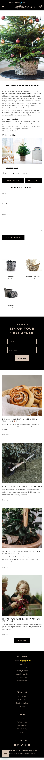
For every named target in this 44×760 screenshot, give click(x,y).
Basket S (13, 131)
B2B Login (22, 700)
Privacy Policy (22, 729)
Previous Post (13, 180)
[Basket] (11, 264)
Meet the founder (22, 674)
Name (4, 193)
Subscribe (22, 358)
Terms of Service (22, 719)
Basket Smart (6, 112)
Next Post (33, 180)
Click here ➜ (30, 3)
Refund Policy (22, 722)
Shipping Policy (22, 725)
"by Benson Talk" (22, 677)
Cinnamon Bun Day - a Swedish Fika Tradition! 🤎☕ (20, 420)
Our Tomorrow (22, 667)
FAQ (22, 732)
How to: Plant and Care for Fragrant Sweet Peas (22, 620)
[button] (31, 7)
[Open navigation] (3, 7)
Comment (6, 214)
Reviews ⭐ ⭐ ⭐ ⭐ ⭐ (22, 661)
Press (22, 684)
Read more (5, 434)
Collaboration (22, 680)
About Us (22, 664)
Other (16, 168)
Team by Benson (22, 671)
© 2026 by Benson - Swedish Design (22, 753)
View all (22, 640)
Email (4, 204)
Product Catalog (22, 703)
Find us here (22, 696)
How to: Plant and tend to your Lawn (22, 486)
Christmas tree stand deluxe (21, 115)
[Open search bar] (35, 7)
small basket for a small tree (21, 121)
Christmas (9, 168)
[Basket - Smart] (33, 264)
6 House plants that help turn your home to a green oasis (21, 553)
